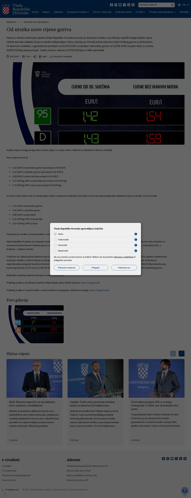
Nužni (60, 234)
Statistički (62, 245)
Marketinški (63, 251)
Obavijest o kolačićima (123, 257)
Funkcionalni (63, 240)
